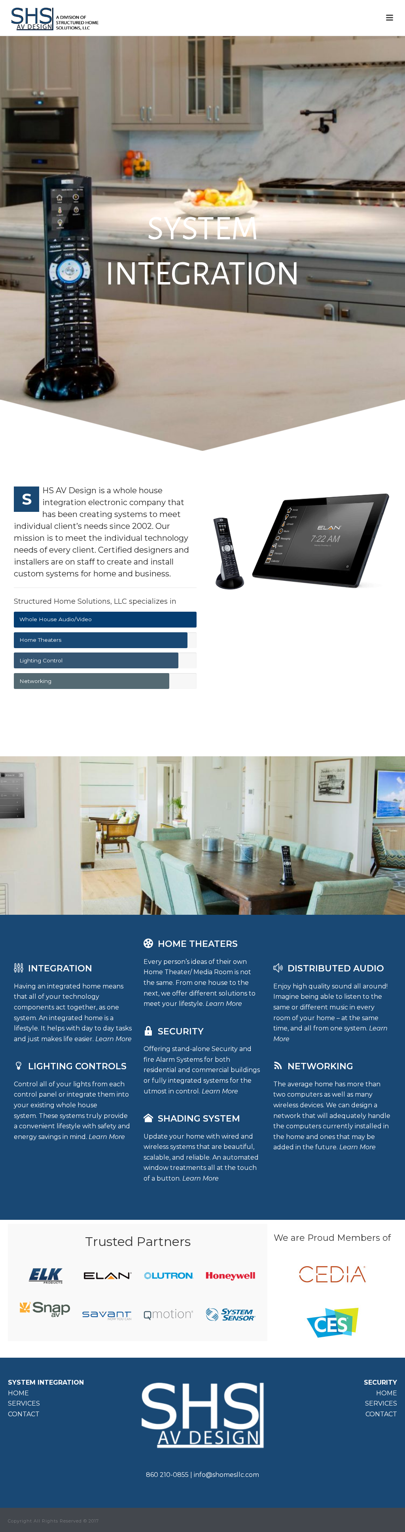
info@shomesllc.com (226, 1475)
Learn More (113, 1039)
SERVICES (24, 1403)
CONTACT (24, 1414)
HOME (18, 1393)
